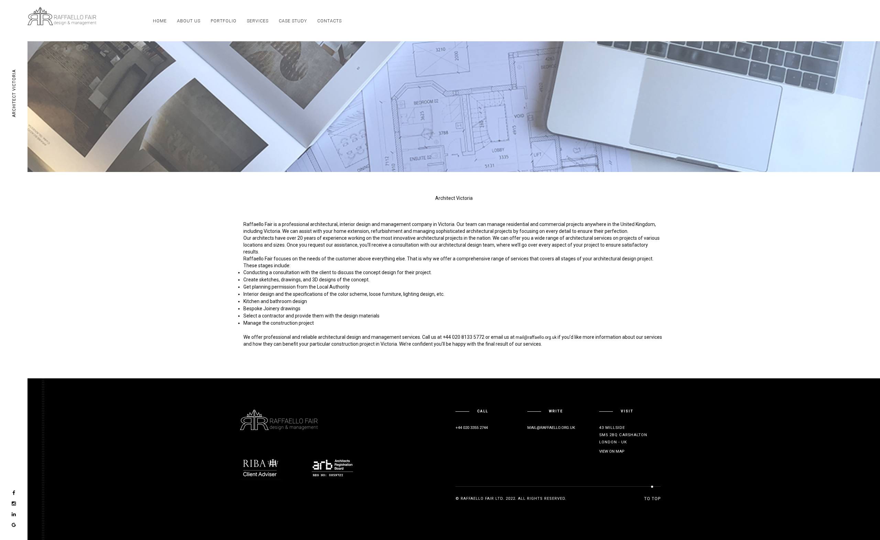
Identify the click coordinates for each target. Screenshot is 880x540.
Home (160, 20)
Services (257, 20)
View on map (611, 451)
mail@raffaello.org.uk (536, 337)
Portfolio (223, 20)
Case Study (293, 20)
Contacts (329, 20)
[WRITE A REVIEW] (14, 525)
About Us (188, 20)
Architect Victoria (14, 94)
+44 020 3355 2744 (471, 427)
